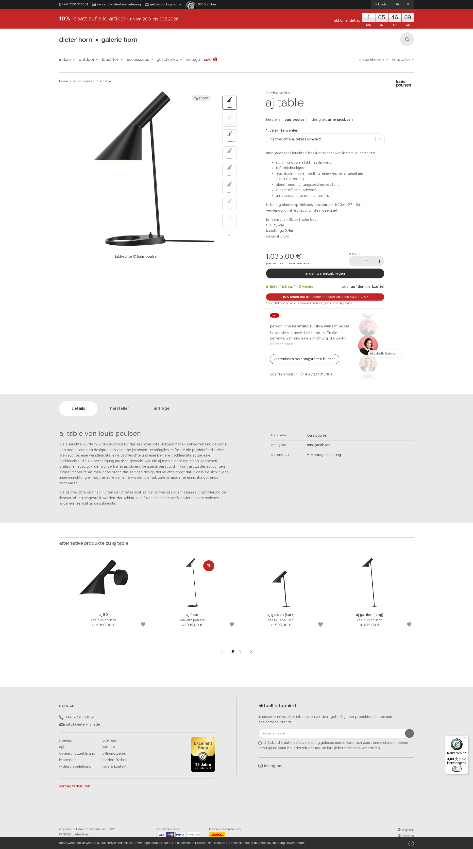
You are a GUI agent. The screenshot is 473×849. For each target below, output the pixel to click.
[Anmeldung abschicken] (409, 733)
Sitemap (65, 740)
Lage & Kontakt (114, 766)
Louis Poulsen (83, 81)
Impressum (67, 760)
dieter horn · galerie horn (98, 40)
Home (63, 81)
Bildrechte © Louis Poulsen (137, 256)
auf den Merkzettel (367, 287)
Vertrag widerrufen (74, 786)
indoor (65, 59)
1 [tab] (232, 651)
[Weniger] (354, 261)
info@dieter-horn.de (83, 724)
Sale (208, 59)
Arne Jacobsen (340, 119)
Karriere (108, 747)
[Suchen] (407, 39)
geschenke (167, 59)
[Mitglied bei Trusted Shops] (203, 755)
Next (229, 235)
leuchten (110, 59)
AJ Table (105, 81)
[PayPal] (180, 834)
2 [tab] (240, 651)
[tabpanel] (103, 598)
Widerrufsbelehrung (75, 766)
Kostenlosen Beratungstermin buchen (305, 359)
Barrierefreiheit (115, 760)
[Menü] (465, 739)
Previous (222, 651)
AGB (62, 747)
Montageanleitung (325, 455)
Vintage (193, 59)
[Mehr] (379, 261)
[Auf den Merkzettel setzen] (143, 625)
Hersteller (401, 59)
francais (408, 836)
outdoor (86, 59)
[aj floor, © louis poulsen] (192, 606)
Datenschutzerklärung (77, 753)
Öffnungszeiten (114, 753)
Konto (382, 4)
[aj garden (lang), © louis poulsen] (369, 606)
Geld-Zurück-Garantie (165, 4)
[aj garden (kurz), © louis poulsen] (280, 606)
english (407, 830)
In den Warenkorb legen (325, 273)
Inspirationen (371, 59)
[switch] (457, 769)
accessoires (138, 59)
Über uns (109, 740)
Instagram (273, 766)
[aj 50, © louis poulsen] (103, 606)
